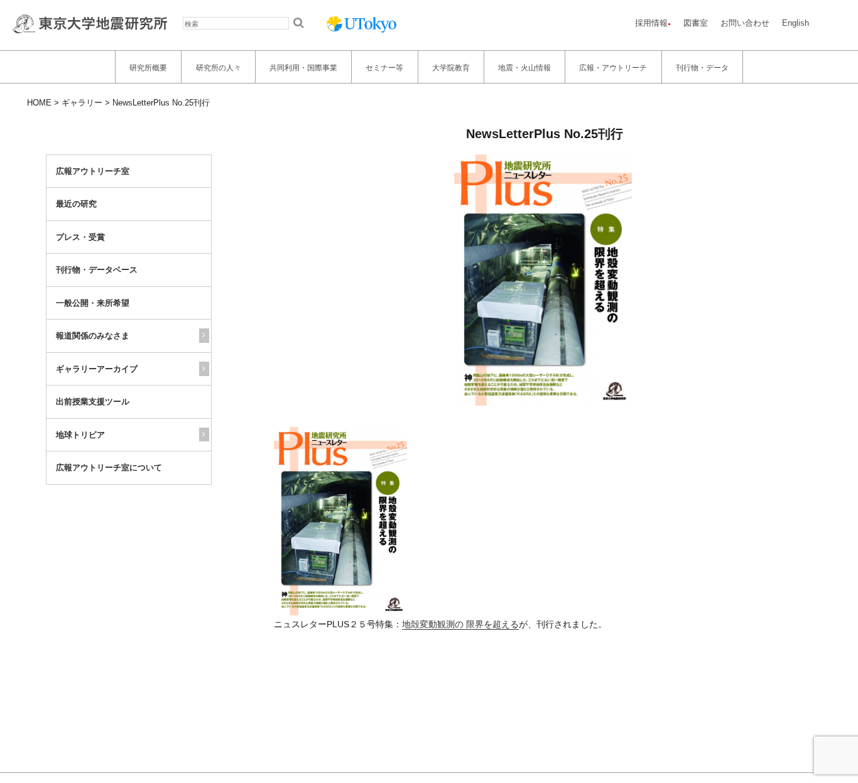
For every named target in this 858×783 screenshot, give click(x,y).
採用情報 (651, 23)
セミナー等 (384, 67)
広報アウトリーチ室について (109, 467)
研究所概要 (148, 67)
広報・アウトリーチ (613, 67)
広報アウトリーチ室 (92, 171)
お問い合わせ (744, 23)
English (795, 23)
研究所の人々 (218, 67)
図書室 (695, 23)
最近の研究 (76, 203)
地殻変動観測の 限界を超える (460, 624)
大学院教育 (451, 67)
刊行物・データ (702, 67)
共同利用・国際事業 (303, 67)
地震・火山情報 (524, 67)
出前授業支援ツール (92, 401)
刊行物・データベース (97, 269)
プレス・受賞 (80, 237)
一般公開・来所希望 (92, 303)
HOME (39, 102)
